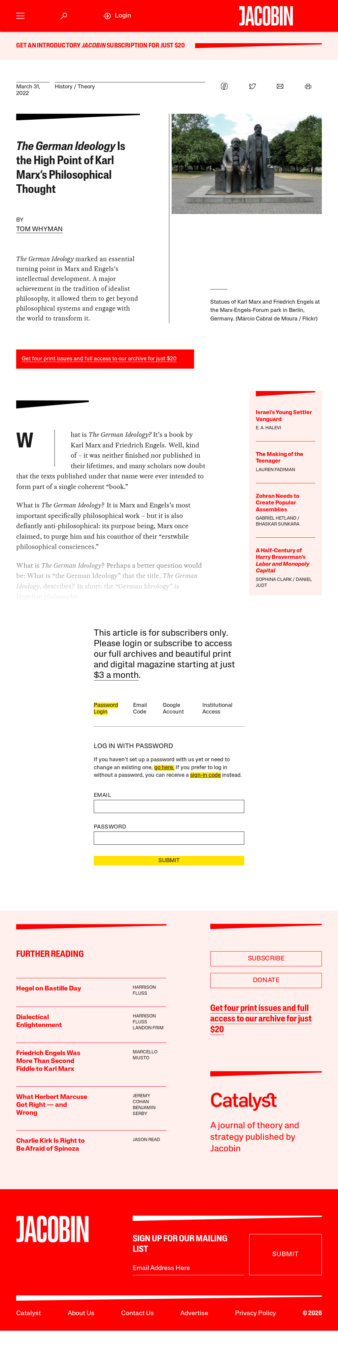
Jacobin (94, 46)
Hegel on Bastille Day (48, 988)
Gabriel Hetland (276, 518)
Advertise (194, 1313)
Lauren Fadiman (275, 470)
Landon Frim (148, 1028)
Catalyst (28, 1313)
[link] (117, 16)
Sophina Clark (274, 579)
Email (102, 795)
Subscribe (266, 958)
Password (110, 827)
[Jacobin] (266, 16)
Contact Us (137, 1313)
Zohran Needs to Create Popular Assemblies (277, 503)
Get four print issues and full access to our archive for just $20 (99, 359)
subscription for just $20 (145, 46)
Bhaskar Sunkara (277, 524)
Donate (266, 980)
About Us (81, 1313)
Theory (86, 87)
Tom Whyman (39, 229)
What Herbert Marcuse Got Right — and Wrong (51, 1105)
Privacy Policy (255, 1313)
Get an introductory (49, 46)
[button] (20, 16)
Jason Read (146, 1139)
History (64, 87)
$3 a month (116, 675)
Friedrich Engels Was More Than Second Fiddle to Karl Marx (48, 1061)
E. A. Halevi (268, 428)
